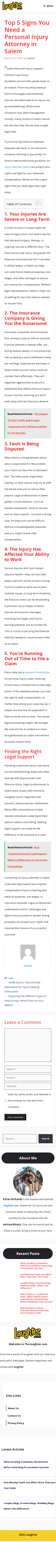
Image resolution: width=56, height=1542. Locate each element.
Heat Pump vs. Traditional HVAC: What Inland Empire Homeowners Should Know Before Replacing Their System (36, 1298)
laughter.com (11, 1205)
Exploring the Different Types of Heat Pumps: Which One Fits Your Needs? (25, 1000)
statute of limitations (37, 672)
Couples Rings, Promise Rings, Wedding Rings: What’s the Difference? (35, 1285)
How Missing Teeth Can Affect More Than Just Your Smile (36, 1275)
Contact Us (14, 1415)
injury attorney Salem (17, 167)
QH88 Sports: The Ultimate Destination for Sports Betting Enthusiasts (22, 987)
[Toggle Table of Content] (36, 203)
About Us (13, 1408)
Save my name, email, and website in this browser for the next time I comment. (29, 1101)
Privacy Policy (16, 1423)
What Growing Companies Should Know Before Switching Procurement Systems (36, 1266)
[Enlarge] (39, 1170)
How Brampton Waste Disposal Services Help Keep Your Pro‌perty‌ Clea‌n (34, 1310)
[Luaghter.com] (12, 6)
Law (11, 978)
